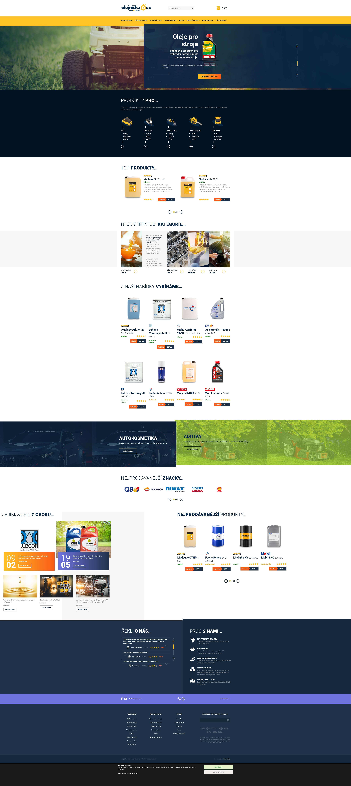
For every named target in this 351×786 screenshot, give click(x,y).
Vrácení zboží (155, 730)
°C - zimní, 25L (133, 331)
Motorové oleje (126, 20)
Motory (125, 134)
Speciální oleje (155, 20)
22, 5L (209, 179)
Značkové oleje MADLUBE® (50, 600)
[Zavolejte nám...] (179, 698)
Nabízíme (192, 271)
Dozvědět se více (209, 75)
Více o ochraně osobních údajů (128, 773)
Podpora (179, 726)
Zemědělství (195, 130)
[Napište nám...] (183, 698)
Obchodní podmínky (155, 719)
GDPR (156, 733)
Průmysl (216, 130)
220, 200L (245, 557)
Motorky (148, 130)
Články (179, 730)
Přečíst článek (24, 565)
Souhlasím (218, 767)
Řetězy (148, 136)
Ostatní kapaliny (193, 20)
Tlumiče (148, 139)
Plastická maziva (170, 20)
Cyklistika (171, 130)
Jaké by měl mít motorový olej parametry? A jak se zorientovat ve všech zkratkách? (92, 601)
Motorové (126, 271)
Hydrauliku (217, 139)
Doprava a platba (155, 723)
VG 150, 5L (133, 394)
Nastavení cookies (156, 737)
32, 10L (154, 179)
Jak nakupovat (179, 723)
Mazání (171, 136)
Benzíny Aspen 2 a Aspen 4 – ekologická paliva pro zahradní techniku (87, 557)
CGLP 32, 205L (216, 559)
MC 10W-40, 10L (188, 331)
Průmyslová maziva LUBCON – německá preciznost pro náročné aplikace (33, 557)
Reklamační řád (156, 726)
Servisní (213, 271)
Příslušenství (221, 20)
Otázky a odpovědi (179, 733)
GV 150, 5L (159, 331)
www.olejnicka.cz (225, 699)
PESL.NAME (226, 759)
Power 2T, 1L (217, 394)
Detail (170, 200)
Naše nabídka (128, 451)
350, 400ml (160, 394)
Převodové (172, 271)
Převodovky (127, 136)
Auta (123, 130)
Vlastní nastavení (218, 772)
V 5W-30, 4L (217, 331)
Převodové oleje (141, 20)
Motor (193, 134)
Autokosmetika (207, 20)
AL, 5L (189, 393)
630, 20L (272, 557)
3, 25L (188, 559)
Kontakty (179, 719)
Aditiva (181, 20)
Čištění (125, 139)
